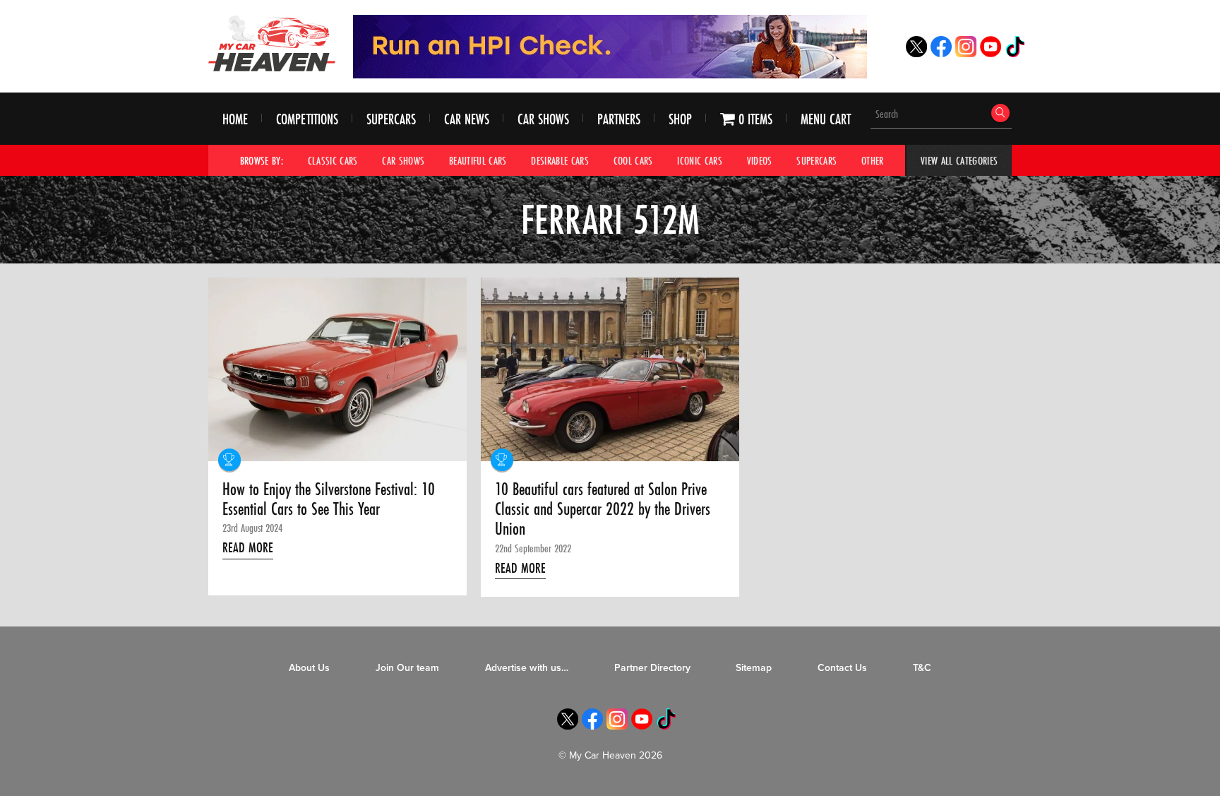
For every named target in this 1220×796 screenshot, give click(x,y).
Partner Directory (652, 668)
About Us (309, 668)
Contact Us (842, 668)
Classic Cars (333, 160)
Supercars (391, 119)
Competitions (307, 119)
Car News (466, 119)
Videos (759, 160)
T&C (922, 668)
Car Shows (543, 119)
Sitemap (754, 668)
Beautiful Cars (478, 160)
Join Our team (407, 668)
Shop (680, 119)
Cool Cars (633, 160)
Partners (618, 119)
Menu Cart (826, 119)
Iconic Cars (699, 160)
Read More (247, 547)
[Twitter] (916, 53)
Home (235, 119)
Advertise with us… (526, 668)
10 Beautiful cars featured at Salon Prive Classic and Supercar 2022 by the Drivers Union (602, 510)
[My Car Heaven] (271, 43)
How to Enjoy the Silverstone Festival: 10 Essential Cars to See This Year (328, 500)
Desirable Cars (560, 160)
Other (872, 160)
